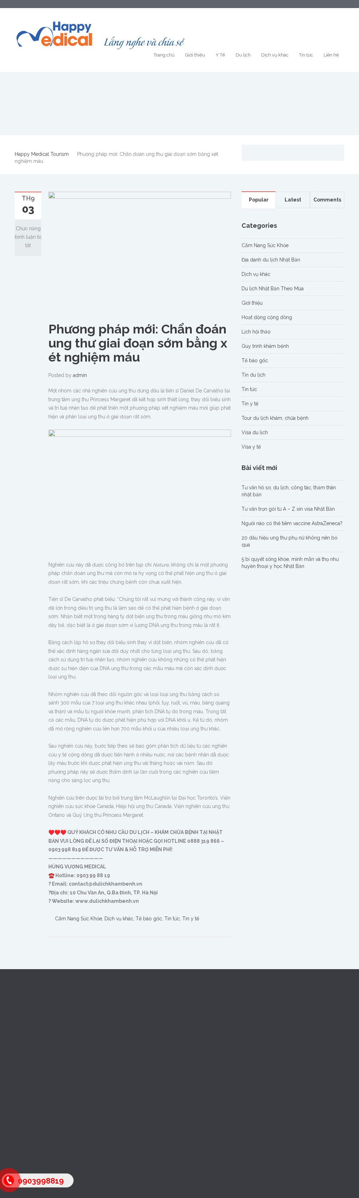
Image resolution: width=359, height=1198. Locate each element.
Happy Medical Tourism (42, 154)
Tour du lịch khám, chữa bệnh (275, 418)
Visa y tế (251, 447)
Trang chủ (164, 55)
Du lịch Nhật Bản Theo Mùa (273, 288)
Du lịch (243, 55)
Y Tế (220, 55)
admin (80, 375)
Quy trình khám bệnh (265, 346)
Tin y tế (190, 918)
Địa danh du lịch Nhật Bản (271, 260)
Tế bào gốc (149, 918)
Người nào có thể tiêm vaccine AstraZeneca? (292, 523)
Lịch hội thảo (256, 332)
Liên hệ (331, 55)
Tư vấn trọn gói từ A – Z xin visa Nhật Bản (288, 509)
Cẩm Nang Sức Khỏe (78, 918)
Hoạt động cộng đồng (267, 317)
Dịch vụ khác (275, 55)
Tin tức (306, 55)
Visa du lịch (255, 432)
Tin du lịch (253, 375)
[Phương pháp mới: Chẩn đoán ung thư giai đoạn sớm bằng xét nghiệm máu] (139, 252)
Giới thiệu (195, 55)
